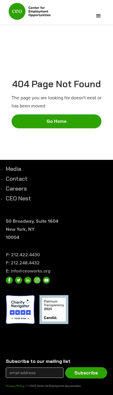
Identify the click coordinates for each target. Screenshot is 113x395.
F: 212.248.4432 (23, 262)
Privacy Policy (15, 386)
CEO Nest (18, 198)
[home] (28, 14)
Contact (17, 178)
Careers (16, 188)
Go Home (57, 121)
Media (13, 169)
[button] (98, 16)
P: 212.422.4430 (23, 254)
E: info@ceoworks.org (28, 271)
